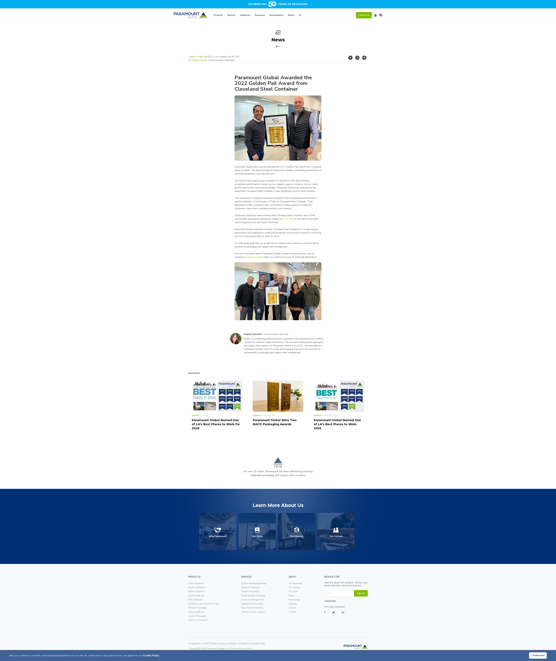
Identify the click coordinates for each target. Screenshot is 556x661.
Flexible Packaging (197, 607)
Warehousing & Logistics (253, 612)
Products (218, 15)
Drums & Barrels (196, 595)
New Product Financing (252, 607)
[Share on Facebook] (357, 58)
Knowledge (294, 599)
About (291, 15)
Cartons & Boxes (196, 612)
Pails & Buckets (195, 599)
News (291, 595)
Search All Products (197, 620)
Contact (292, 612)
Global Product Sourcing (253, 595)
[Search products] (300, 15)
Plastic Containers (196, 587)
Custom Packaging (197, 616)
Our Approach (295, 583)
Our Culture (294, 587)
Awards (192, 56)
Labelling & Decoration (252, 603)
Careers (292, 607)
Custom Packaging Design (253, 583)
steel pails (288, 218)
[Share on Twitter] (364, 58)
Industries (245, 15)
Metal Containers (196, 591)
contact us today (254, 257)
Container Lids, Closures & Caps (203, 603)
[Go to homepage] (191, 15)
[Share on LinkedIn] (350, 58)
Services (231, 15)
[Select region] (380, 15)
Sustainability (276, 15)
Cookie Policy (151, 655)
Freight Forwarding (250, 591)
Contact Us (364, 15)
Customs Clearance (250, 587)
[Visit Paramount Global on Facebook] (328, 614)
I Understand (537, 655)
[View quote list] (375, 15)
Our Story (293, 591)
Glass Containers (196, 583)
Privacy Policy (245, 648)
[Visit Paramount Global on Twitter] (337, 614)
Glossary (293, 603)
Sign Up (361, 593)
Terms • (234, 648)
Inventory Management (252, 599)
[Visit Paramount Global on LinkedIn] (346, 614)
